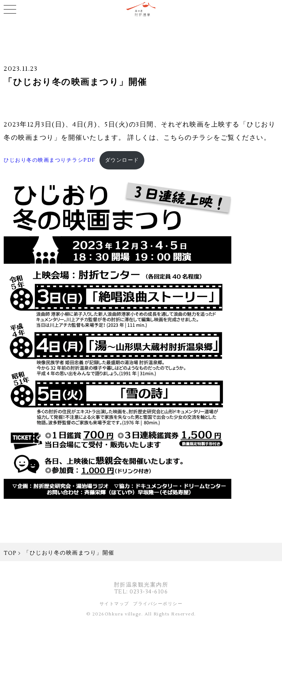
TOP (10, 553)
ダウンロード (122, 160)
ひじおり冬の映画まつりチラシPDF (50, 160)
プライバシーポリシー (157, 604)
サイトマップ (114, 604)
